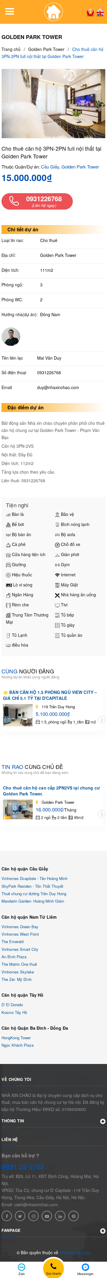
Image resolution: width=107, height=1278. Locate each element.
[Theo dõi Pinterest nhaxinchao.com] (73, 1216)
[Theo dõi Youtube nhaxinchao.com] (47, 1216)
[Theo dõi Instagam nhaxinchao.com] (33, 1216)
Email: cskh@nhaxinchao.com (29, 1204)
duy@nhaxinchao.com (58, 387)
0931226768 (49, 372)
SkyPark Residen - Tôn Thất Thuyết (32, 886)
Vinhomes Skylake (17, 972)
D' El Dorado (12, 1005)
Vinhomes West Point (20, 934)
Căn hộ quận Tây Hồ (22, 995)
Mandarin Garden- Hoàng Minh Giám (32, 901)
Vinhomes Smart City (19, 949)
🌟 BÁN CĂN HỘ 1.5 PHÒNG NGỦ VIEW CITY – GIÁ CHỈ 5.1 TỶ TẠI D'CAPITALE (50, 695)
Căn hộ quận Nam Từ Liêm (28, 917)
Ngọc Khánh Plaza (17, 1045)
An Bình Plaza (13, 956)
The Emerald (12, 942)
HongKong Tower (16, 1037)
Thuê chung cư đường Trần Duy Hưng (33, 893)
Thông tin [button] (12, 1120)
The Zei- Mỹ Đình (16, 979)
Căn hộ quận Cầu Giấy (24, 869)
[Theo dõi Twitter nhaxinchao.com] (20, 1216)
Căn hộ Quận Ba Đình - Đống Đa (34, 1028)
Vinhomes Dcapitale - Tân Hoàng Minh (34, 878)
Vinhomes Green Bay (19, 926)
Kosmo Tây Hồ (14, 1012)
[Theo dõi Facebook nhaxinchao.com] (6, 1216)
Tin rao (32, 766)
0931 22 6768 (22, 1167)
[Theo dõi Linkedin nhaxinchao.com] (60, 1216)
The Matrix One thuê (19, 964)
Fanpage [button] (11, 1230)
